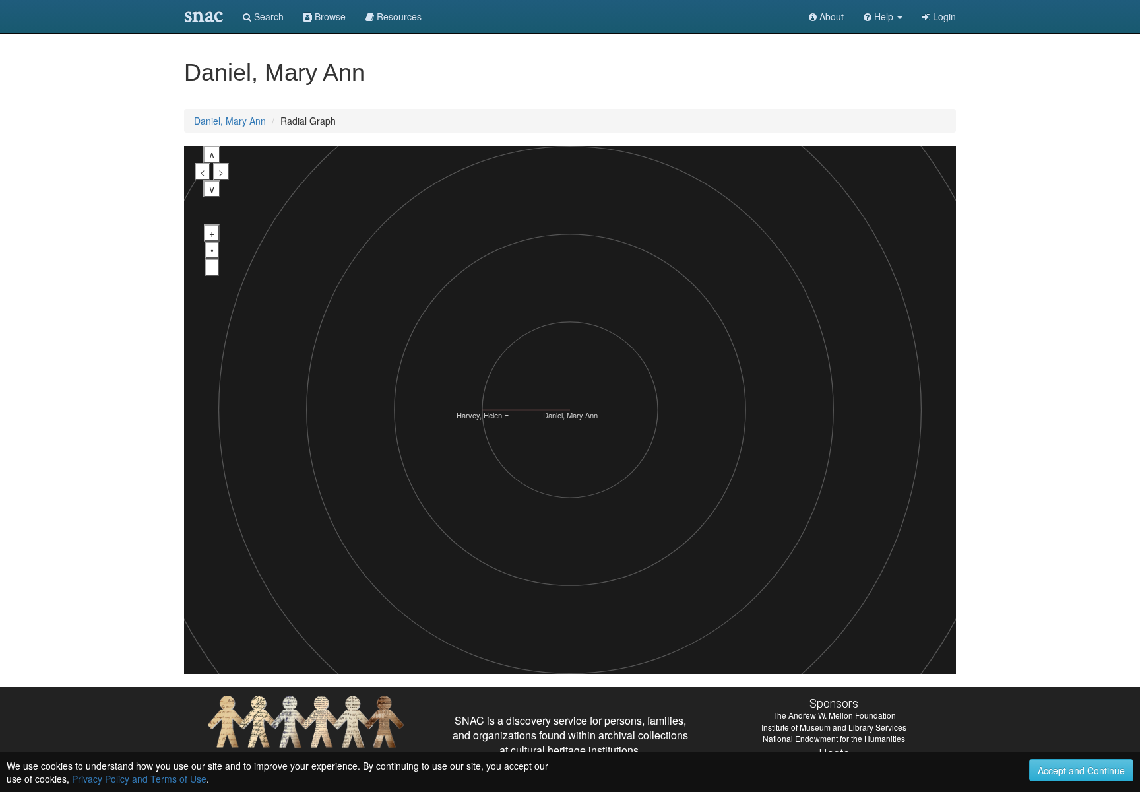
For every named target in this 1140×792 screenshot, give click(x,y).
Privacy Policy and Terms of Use (139, 778)
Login (943, 16)
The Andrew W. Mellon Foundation (834, 715)
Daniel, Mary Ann (230, 120)
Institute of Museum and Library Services (833, 727)
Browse (329, 16)
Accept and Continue (1081, 770)
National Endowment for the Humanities (834, 738)
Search (267, 16)
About (830, 16)
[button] (883, 16)
